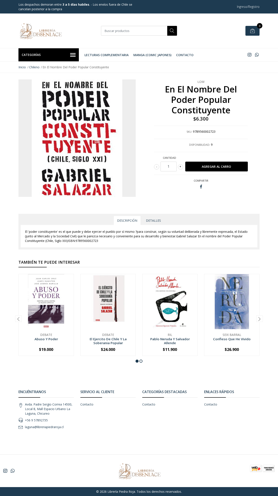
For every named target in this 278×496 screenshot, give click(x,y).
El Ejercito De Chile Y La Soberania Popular (108, 341)
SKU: (189, 132)
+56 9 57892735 (36, 420)
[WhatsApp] (257, 55)
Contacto (185, 55)
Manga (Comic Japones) (152, 55)
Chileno (34, 67)
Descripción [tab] (127, 220)
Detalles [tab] (153, 220)
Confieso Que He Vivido (232, 339)
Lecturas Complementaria (106, 55)
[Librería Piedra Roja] (40, 31)
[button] (137, 361)
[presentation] (18, 318)
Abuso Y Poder (46, 339)
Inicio (22, 67)
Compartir (201, 181)
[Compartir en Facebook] (201, 187)
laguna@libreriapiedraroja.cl (44, 427)
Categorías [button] (31, 55)
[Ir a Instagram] (250, 55)
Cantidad (169, 158)
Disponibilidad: (199, 145)
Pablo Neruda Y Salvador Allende (170, 341)
